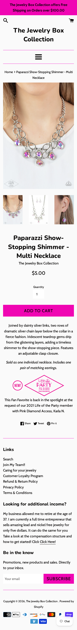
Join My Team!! (14, 465)
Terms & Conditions (17, 493)
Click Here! (48, 542)
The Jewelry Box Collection (38, 35)
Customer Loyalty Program (23, 476)
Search (8, 459)
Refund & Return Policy (20, 481)
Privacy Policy (13, 487)
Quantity (38, 287)
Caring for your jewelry (19, 470)
